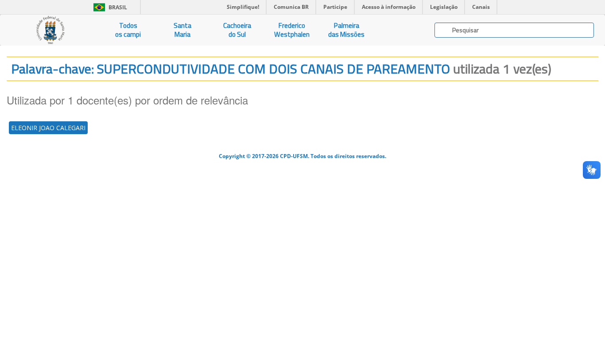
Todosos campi (128, 29)
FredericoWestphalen (292, 29)
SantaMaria (182, 29)
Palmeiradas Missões (346, 29)
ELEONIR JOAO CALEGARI (48, 128)
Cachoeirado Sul (237, 29)
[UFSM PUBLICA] (50, 30)
